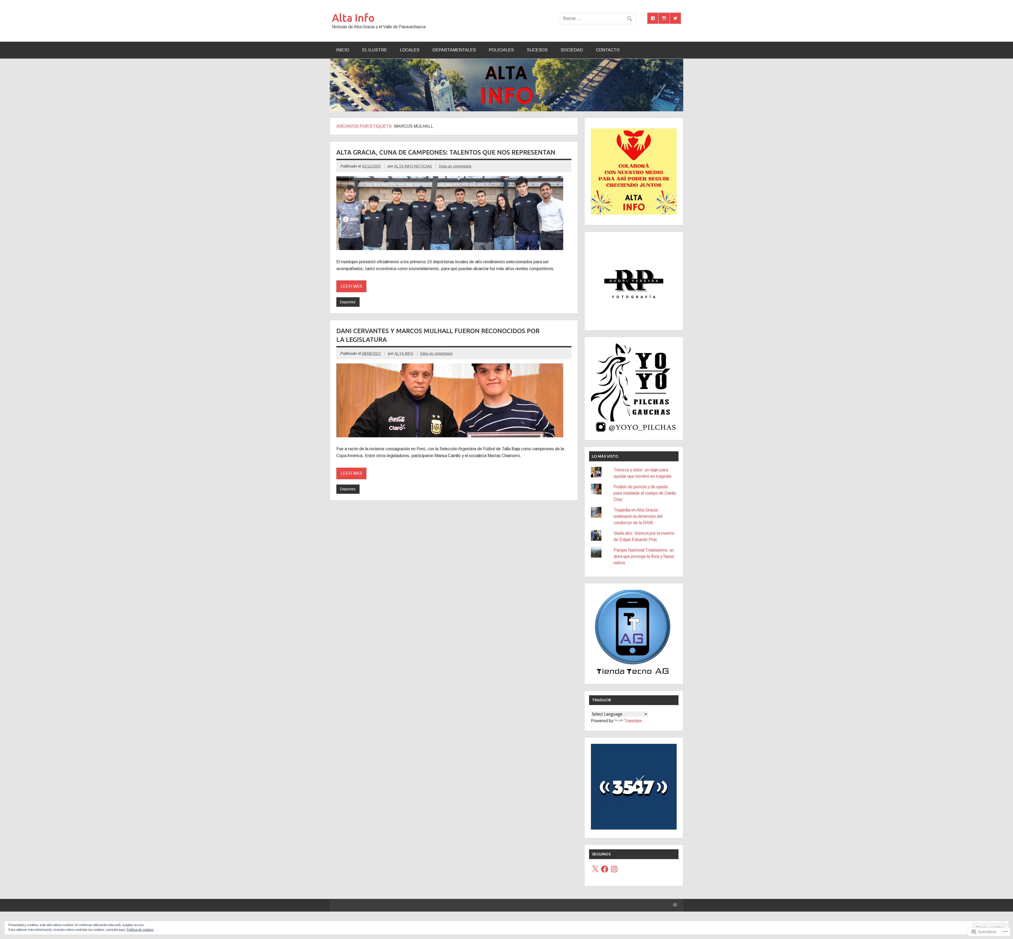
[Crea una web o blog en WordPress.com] (675, 905)
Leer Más (351, 286)
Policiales (501, 50)
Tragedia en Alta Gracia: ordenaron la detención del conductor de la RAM (638, 516)
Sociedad (572, 50)
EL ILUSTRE (374, 50)
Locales (409, 50)
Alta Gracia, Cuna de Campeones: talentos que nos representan (445, 152)
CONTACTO (608, 50)
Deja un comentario (455, 166)
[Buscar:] (598, 18)
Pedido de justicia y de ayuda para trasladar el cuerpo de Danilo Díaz (645, 493)
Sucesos (537, 50)
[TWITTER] (675, 18)
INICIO (342, 50)
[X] (595, 869)
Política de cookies (140, 930)
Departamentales (454, 50)
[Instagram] (614, 869)
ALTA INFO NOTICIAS (413, 166)
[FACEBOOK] (652, 18)
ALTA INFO (403, 353)
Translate (633, 720)
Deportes (348, 302)
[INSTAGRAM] (664, 18)
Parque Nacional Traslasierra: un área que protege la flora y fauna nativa (644, 556)
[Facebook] (604, 869)
